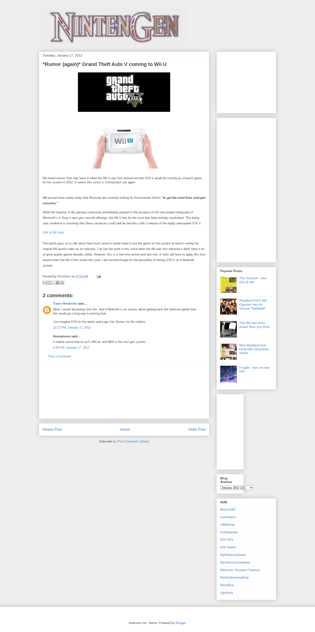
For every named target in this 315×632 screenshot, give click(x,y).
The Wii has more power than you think (254, 325)
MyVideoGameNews (235, 562)
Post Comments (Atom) (133, 441)
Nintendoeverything (234, 577)
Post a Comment (59, 356)
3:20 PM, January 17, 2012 (71, 347)
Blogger (180, 623)
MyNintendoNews (233, 555)
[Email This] (44, 282)
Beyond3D (227, 509)
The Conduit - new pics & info (252, 280)
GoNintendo (229, 532)
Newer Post (52, 429)
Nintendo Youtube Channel (239, 570)
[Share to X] (53, 282)
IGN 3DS (226, 539)
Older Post (196, 429)
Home (125, 429)
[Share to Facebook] (58, 282)
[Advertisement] (124, 392)
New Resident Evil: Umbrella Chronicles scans (254, 349)
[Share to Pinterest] (62, 282)
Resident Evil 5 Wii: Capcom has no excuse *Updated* (253, 304)
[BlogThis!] (49, 282)
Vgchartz (226, 592)
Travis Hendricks (65, 303)
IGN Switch (228, 547)
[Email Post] (98, 276)
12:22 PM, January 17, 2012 (72, 327)
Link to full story (53, 232)
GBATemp (227, 524)
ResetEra (227, 585)
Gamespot (227, 517)
